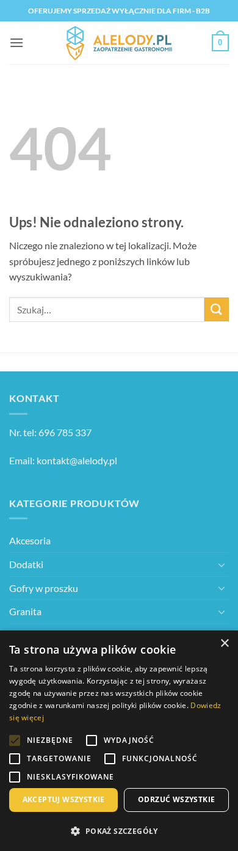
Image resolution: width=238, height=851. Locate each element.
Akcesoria (30, 540)
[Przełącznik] (221, 564)
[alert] (119, 740)
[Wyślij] (216, 309)
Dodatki (26, 564)
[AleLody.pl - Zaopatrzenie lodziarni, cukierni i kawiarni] (119, 43)
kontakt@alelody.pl (77, 460)
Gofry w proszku (43, 588)
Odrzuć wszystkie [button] (176, 799)
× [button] (224, 643)
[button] (16, 42)
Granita (25, 611)
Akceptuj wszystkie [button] (64, 799)
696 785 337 (65, 432)
